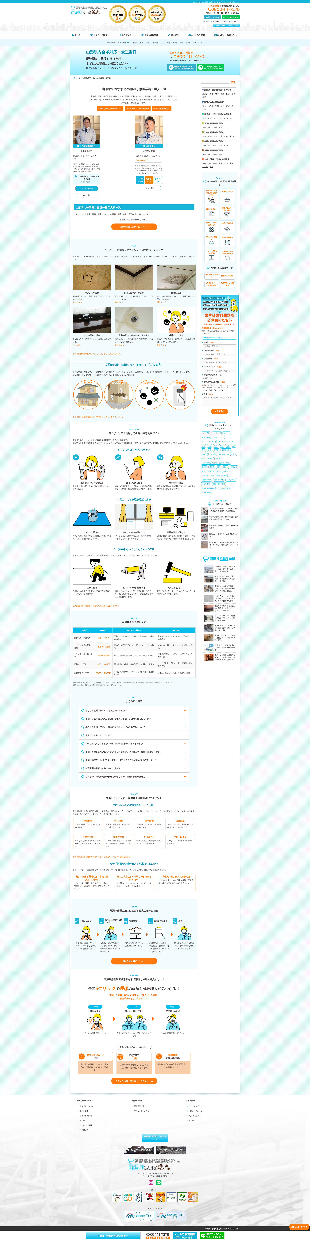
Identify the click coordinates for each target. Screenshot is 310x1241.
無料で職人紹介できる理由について (216, 338)
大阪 (215, 136)
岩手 (217, 94)
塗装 (215, 446)
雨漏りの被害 (231, 480)
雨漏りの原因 (206, 480)
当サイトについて (86, 1106)
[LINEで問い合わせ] (158, 1183)
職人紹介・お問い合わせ (228, 35)
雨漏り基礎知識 (151, 35)
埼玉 (222, 106)
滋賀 (204, 136)
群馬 (204, 109)
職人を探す (126, 35)
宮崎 (231, 163)
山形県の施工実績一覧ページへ (134, 227)
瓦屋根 (204, 467)
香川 (210, 154)
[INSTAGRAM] (151, 1183)
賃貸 (203, 471)
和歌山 (232, 136)
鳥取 (204, 145)
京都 (210, 136)
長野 (231, 118)
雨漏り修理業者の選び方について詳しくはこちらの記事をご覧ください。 (103, 857)
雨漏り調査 (226, 488)
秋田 (228, 94)
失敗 (209, 450)
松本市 (210, 458)
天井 (233, 446)
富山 (210, 118)
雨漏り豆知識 (206, 492)
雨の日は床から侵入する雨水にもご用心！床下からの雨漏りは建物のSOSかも (223, 544)
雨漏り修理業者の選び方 (210, 488)
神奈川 (210, 106)
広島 (220, 145)
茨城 (228, 106)
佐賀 (210, 163)
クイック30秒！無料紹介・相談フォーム (134, 1081)
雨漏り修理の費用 (219, 484)
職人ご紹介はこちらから (134, 961)
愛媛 (215, 154)
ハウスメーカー (218, 437)
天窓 (203, 450)
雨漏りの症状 (219, 480)
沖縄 (211, 167)
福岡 (204, 163)
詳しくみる (77, 302)
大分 (226, 163)
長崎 (215, 163)
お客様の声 (84, 1130)
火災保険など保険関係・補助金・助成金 (216, 463)
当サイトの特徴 (100, 35)
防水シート (227, 471)
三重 (215, 127)
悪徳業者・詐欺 (224, 454)
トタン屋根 (206, 437)
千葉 (217, 106)
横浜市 (218, 458)
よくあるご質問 (198, 35)
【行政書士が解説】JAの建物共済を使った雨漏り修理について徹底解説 (223, 509)
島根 (210, 145)
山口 (226, 145)
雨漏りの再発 (222, 475)
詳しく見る (87, 195)
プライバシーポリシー (220, 21)
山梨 (226, 118)
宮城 (222, 94)
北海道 (205, 94)
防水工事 (205, 475)
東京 (204, 106)
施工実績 (174, 35)
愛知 (204, 127)
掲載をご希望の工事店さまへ (226, 26)
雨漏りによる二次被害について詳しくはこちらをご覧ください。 (99, 417)
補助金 (225, 467)
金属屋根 (211, 471)
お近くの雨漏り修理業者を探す (113, 1236)
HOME (191, 1120)
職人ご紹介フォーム (196, 1116)
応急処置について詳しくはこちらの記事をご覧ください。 (96, 606)
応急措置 (212, 454)
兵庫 (220, 136)
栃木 (233, 106)
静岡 (210, 127)
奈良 (226, 136)
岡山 (215, 145)
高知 (220, 154)
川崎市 (204, 454)
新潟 (204, 118)
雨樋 (212, 475)
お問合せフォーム (195, 1111)
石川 (215, 118)
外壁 (221, 446)
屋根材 (216, 450)
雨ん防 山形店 (149, 146)
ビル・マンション (208, 442)
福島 (204, 97)
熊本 (220, 163)
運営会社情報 (139, 1106)
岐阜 (220, 127)
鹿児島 (205, 167)
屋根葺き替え (226, 450)
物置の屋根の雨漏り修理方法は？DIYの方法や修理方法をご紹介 (223, 518)
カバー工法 (206, 433)
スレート (226, 433)
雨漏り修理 (206, 484)
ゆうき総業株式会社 (86, 146)
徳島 (204, 154)
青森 (211, 94)
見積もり (234, 467)
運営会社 (207, 21)
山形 (233, 94)
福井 (220, 118)
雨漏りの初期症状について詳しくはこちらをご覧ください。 (97, 354)
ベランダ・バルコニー (225, 442)
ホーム (77, 35)
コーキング (217, 433)
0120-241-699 (142, 160)
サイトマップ (235, 21)
